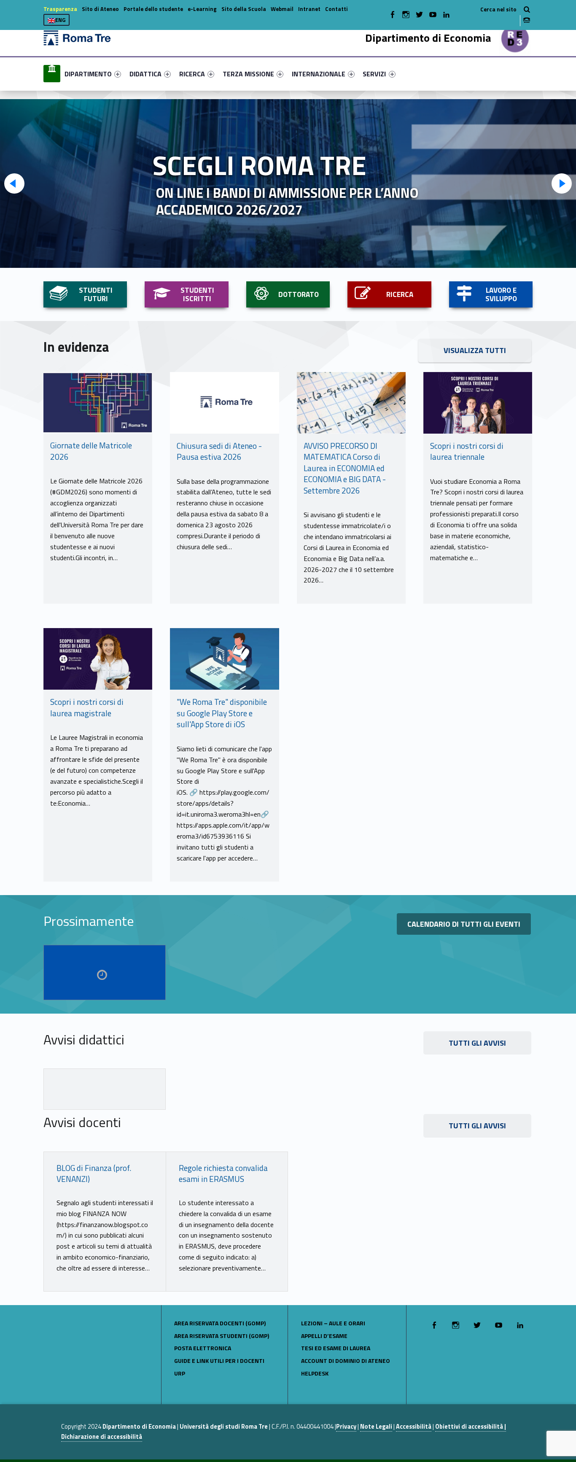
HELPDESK (314, 1373)
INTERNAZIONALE (318, 74)
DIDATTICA (145, 74)
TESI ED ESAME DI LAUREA (335, 1347)
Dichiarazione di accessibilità (101, 1436)
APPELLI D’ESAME (324, 1335)
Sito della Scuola (243, 9)
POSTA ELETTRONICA (202, 1347)
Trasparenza (60, 9)
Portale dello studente (153, 9)
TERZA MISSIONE (248, 74)
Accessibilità (413, 1426)
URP (179, 1373)
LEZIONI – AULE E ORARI (333, 1323)
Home (51, 73)
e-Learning (202, 9)
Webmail (282, 9)
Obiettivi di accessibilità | (470, 1426)
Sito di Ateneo (100, 9)
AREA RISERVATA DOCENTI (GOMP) (220, 1323)
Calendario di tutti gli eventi (463, 924)
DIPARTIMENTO (88, 74)
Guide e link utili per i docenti (219, 1360)
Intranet (309, 9)
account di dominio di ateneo (345, 1360)
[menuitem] (51, 74)
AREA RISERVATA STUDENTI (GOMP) (221, 1335)
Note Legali (376, 1426)
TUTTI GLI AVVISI (477, 1043)
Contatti (336, 9)
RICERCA (192, 74)
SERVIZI (374, 74)
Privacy (346, 1426)
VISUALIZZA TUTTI (475, 350)
